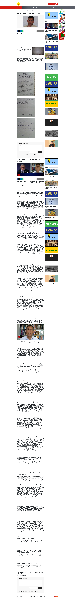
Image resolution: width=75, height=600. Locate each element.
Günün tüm (55, 7)
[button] (39, 31)
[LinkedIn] (21, 31)
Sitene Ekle (44, 596)
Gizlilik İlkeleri (40, 596)
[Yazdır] (37, 31)
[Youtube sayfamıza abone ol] (55, 596)
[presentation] (19, 7)
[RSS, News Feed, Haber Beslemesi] (57, 596)
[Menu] (49, 4)
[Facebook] (17, 31)
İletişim (37, 596)
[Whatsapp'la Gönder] (22, 31)
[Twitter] (19, 31)
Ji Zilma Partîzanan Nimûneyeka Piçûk (32, 7)
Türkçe (22, 10)
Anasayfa (19, 10)
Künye (34, 596)
